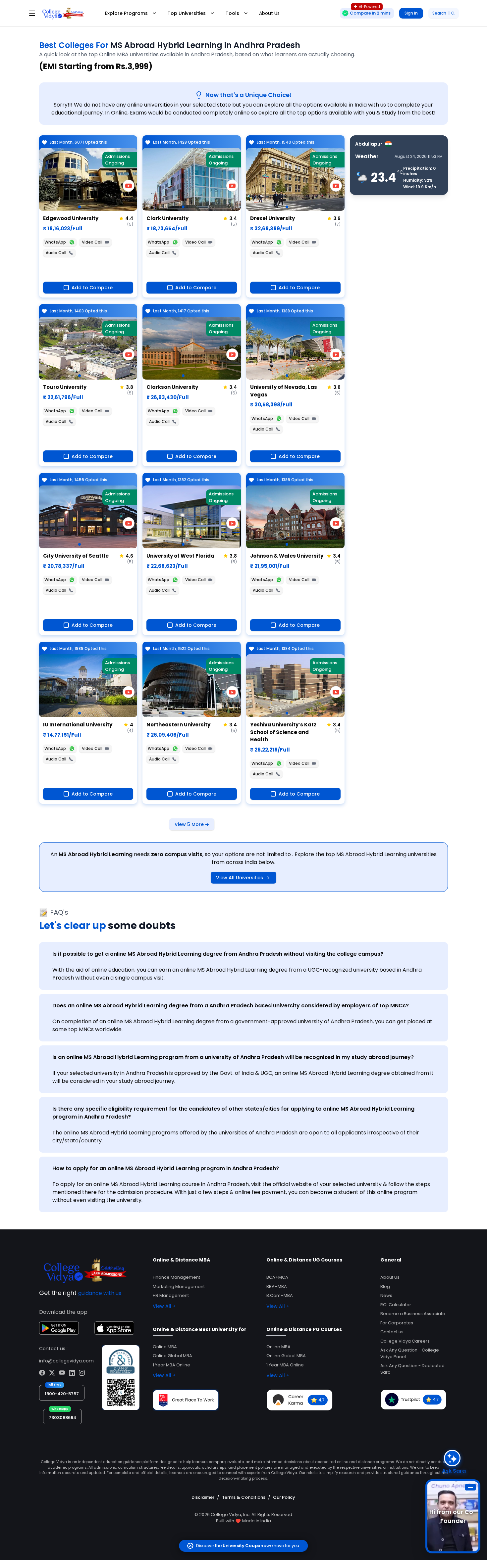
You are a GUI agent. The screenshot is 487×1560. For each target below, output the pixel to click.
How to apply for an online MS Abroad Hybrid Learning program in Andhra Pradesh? (165, 1168)
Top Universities (187, 13)
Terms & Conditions (243, 1497)
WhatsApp (55, 242)
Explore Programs (126, 13)
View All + (164, 1306)
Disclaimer (202, 1497)
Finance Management (176, 1277)
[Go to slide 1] (79, 207)
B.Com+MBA (279, 1295)
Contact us (392, 1332)
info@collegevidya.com (66, 1360)
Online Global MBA (172, 1356)
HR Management (171, 1295)
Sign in (411, 13)
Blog (385, 1286)
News (386, 1295)
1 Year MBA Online (171, 1365)
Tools (232, 13)
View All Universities (239, 877)
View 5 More (192, 824)
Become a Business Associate (412, 1313)
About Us (269, 13)
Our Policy (284, 1497)
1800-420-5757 (62, 1394)
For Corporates (396, 1323)
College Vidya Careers (405, 1341)
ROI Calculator (395, 1305)
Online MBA (165, 1347)
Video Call (92, 242)
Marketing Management (179, 1286)
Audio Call (56, 252)
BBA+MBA (276, 1286)
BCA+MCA (277, 1277)
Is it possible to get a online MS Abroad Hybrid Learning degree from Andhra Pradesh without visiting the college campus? (217, 954)
